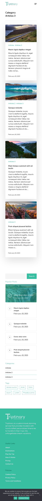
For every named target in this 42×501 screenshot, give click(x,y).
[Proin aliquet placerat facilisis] (21, 229)
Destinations (9, 451)
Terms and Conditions (13, 481)
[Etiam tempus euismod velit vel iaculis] (21, 170)
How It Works (10, 457)
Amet (23, 387)
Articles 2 (11, 103)
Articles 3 (18, 45)
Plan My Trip (9, 454)
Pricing (7, 461)
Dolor (31, 387)
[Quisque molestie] (21, 111)
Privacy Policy (10, 478)
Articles (11, 45)
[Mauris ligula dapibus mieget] (21, 52)
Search (31, 276)
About (7, 447)
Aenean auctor (11, 387)
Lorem (17, 392)
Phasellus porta (28, 392)
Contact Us (9, 464)
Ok (15, 498)
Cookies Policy (10, 474)
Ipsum (8, 392)
